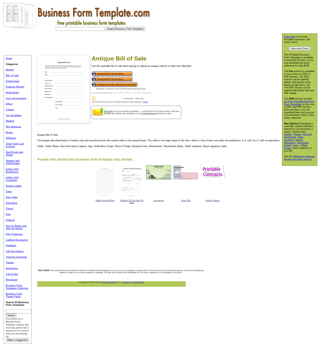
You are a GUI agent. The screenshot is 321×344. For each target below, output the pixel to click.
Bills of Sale (12, 75)
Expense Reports (15, 86)
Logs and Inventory (16, 98)
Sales (300, 137)
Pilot (8, 214)
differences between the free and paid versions (299, 158)
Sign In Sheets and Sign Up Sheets (16, 227)
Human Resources (293, 141)
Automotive (12, 268)
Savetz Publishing (109, 282)
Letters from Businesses (12, 170)
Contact (10, 109)
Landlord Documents (17, 240)
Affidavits (11, 138)
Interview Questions (16, 257)
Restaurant (290, 137)
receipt (145, 102)
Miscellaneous (13, 126)
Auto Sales (12, 197)
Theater (297, 134)
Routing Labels (14, 186)
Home (9, 58)
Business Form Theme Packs (14, 295)
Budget (288, 134)
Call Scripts (12, 274)
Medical (10, 121)
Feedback (11, 245)
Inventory (289, 139)
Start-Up (307, 134)
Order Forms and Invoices (15, 145)
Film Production (14, 234)
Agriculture (302, 142)
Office (9, 103)
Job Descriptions (15, 251)
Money (9, 132)
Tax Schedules (14, 115)
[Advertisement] (69, 42)
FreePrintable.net (149, 113)
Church (288, 145)
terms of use (147, 93)
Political (10, 220)
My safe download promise (102, 93)
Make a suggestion (17, 340)
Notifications (12, 92)
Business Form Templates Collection (17, 287)
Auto (295, 145)
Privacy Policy (138, 282)
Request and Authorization (13, 162)
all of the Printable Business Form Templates (299, 103)
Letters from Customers (12, 179)
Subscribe (108, 111)
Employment (12, 81)
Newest (10, 69)
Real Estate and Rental (14, 153)
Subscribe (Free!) (299, 48)
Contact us (126, 282)
